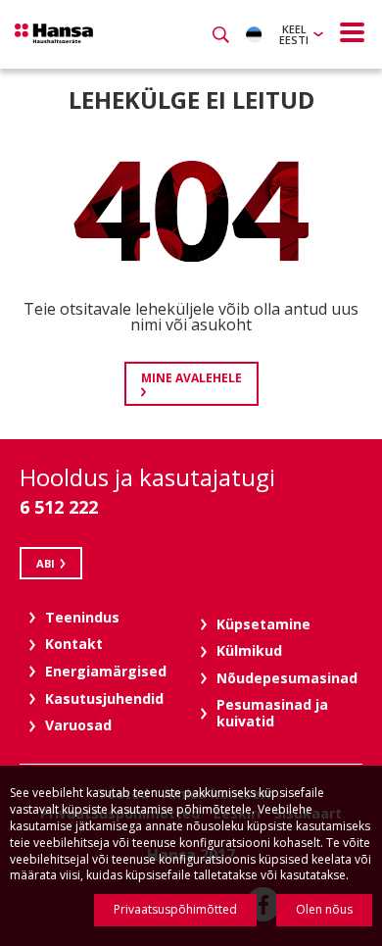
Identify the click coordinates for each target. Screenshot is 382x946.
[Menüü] (352, 32)
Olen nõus (324, 909)
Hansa (54, 33)
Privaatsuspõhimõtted (175, 909)
